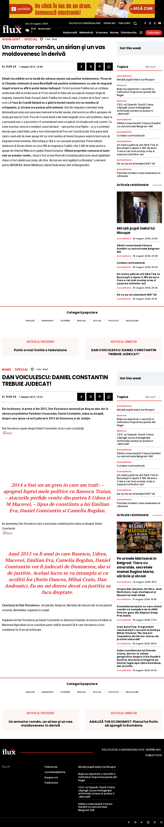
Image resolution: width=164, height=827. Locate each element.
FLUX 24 (11, 66)
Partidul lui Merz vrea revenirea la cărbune (138, 174)
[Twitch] (148, 822)
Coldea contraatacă (131, 135)
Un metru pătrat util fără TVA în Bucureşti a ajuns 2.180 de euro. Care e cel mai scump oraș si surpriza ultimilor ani (137, 149)
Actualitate (124, 76)
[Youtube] (159, 23)
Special (31, 39)
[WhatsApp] (109, 67)
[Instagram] (150, 23)
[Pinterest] (100, 67)
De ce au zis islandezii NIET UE (136, 163)
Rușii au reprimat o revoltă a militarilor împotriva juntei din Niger (136, 92)
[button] (135, 23)
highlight (11, 39)
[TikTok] (142, 822)
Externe (121, 85)
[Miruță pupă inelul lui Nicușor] (139, 207)
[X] (154, 23)
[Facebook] (145, 23)
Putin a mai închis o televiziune (40, 350)
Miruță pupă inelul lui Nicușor (136, 79)
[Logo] (12, 28)
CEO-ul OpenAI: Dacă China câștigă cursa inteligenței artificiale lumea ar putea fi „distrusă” (135, 109)
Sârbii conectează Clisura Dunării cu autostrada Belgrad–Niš (138, 124)
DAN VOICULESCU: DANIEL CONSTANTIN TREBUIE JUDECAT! (123, 352)
